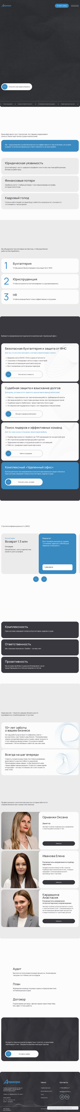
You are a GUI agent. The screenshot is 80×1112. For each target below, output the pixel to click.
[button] (75, 5)
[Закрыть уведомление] (77, 1107)
